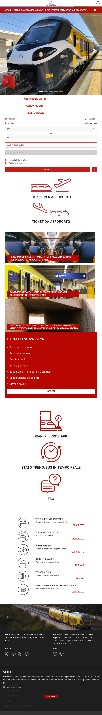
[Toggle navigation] (3, 3)
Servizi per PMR (18, 365)
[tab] (35, 98)
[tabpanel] (51, 145)
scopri (51, 391)
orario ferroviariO (51, 436)
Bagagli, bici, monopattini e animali (30, 371)
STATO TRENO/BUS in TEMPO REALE (51, 467)
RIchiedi (80, 578)
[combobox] (51, 129)
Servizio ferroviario (20, 347)
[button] (7, 50)
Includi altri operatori (18, 160)
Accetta (51, 696)
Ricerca (47, 169)
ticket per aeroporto (51, 197)
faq (51, 499)
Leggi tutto (78, 525)
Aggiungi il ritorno (17, 163)
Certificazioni (17, 359)
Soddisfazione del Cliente (24, 377)
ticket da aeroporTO (51, 222)
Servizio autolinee (20, 353)
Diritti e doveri (17, 383)
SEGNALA (79, 565)
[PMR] (94, 169)
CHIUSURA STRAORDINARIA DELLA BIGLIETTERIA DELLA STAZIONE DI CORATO (50, 10)
